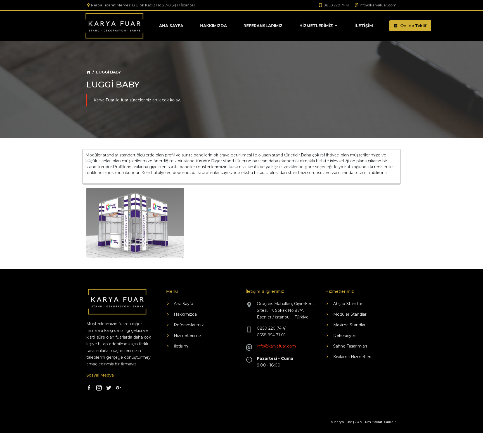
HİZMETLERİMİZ (316, 25)
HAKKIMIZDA (213, 25)
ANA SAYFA (171, 25)
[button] (410, 25)
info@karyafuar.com (276, 346)
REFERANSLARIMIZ (263, 25)
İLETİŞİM (363, 25)
